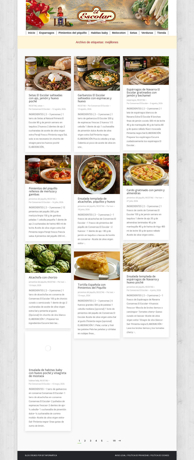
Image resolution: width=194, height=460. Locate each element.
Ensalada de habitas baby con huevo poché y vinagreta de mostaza (47, 372)
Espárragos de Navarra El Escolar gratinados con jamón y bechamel (143, 92)
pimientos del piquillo (135, 198)
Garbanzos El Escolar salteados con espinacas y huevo (95, 98)
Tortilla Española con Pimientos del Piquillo (92, 286)
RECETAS (33, 106)
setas (40, 106)
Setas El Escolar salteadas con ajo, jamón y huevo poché (45, 98)
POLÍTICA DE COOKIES (160, 455)
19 (114, 440)
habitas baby (34, 381)
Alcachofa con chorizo (43, 277)
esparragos (131, 100)
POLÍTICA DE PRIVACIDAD (138, 455)
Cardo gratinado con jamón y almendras (146, 192)
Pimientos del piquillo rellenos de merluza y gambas (43, 191)
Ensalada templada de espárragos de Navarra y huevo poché (143, 279)
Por (39, 109)
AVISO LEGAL (120, 455)
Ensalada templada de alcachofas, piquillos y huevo (96, 200)
